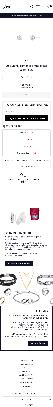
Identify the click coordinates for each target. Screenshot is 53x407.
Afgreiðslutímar (26, 360)
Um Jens (26, 386)
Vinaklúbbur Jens (26, 393)
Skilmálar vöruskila (26, 379)
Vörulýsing (26, 77)
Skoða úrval (38, 343)
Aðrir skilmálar (26, 382)
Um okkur (26, 400)
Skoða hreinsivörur (19, 263)
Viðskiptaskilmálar (26, 375)
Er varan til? (14, 126)
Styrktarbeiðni (26, 371)
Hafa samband (26, 166)
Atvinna (26, 368)
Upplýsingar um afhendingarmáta (26, 161)
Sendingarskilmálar (26, 87)
